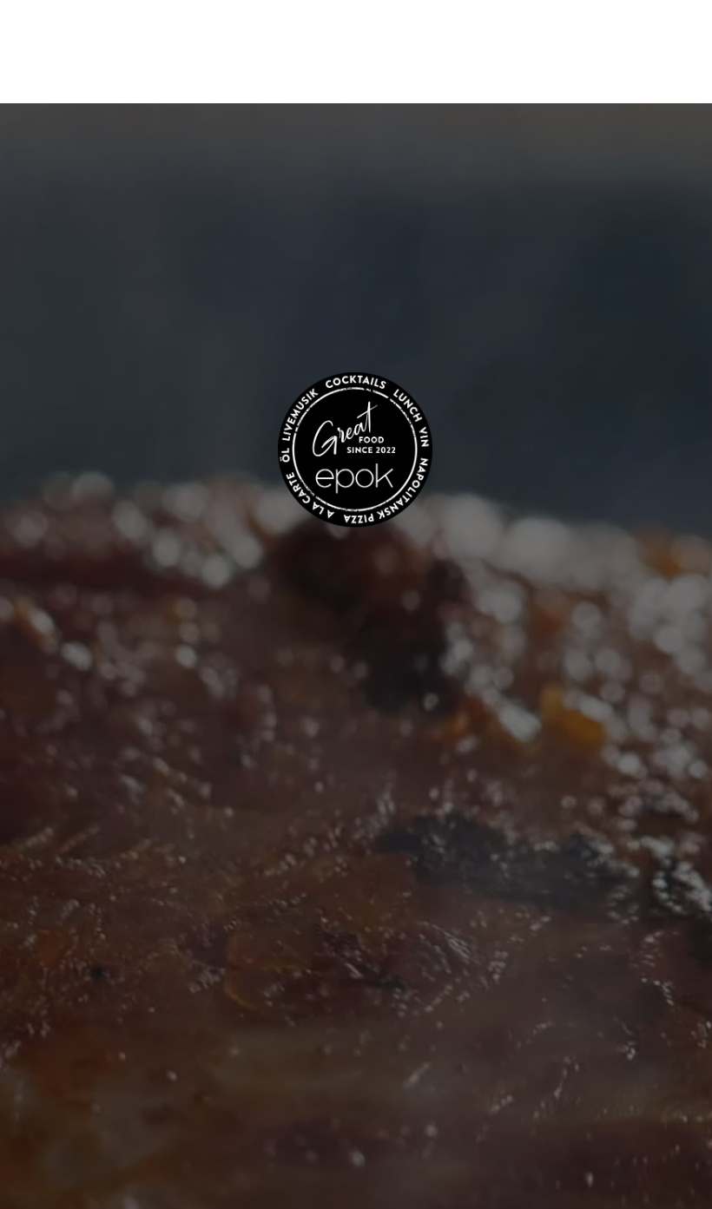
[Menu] (665, 64)
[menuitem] (665, 64)
